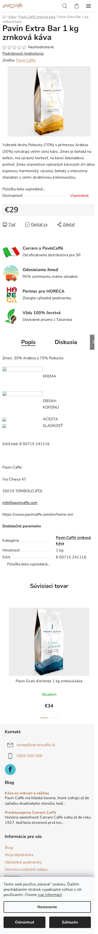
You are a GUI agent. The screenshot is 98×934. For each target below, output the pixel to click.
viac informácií (50, 894)
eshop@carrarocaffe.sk (36, 745)
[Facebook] (10, 769)
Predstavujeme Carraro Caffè (30, 813)
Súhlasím (70, 922)
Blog (9, 847)
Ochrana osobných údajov (26, 869)
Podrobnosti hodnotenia (23, 53)
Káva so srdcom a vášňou (27, 793)
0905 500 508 (29, 756)
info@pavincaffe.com (20, 502)
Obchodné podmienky (23, 862)
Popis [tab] (28, 342)
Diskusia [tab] (66, 342)
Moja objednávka (19, 855)
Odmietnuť (24, 922)
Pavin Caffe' (26, 60)
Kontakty (12, 876)
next (93, 631)
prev (5, 631)
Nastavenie (47, 907)
